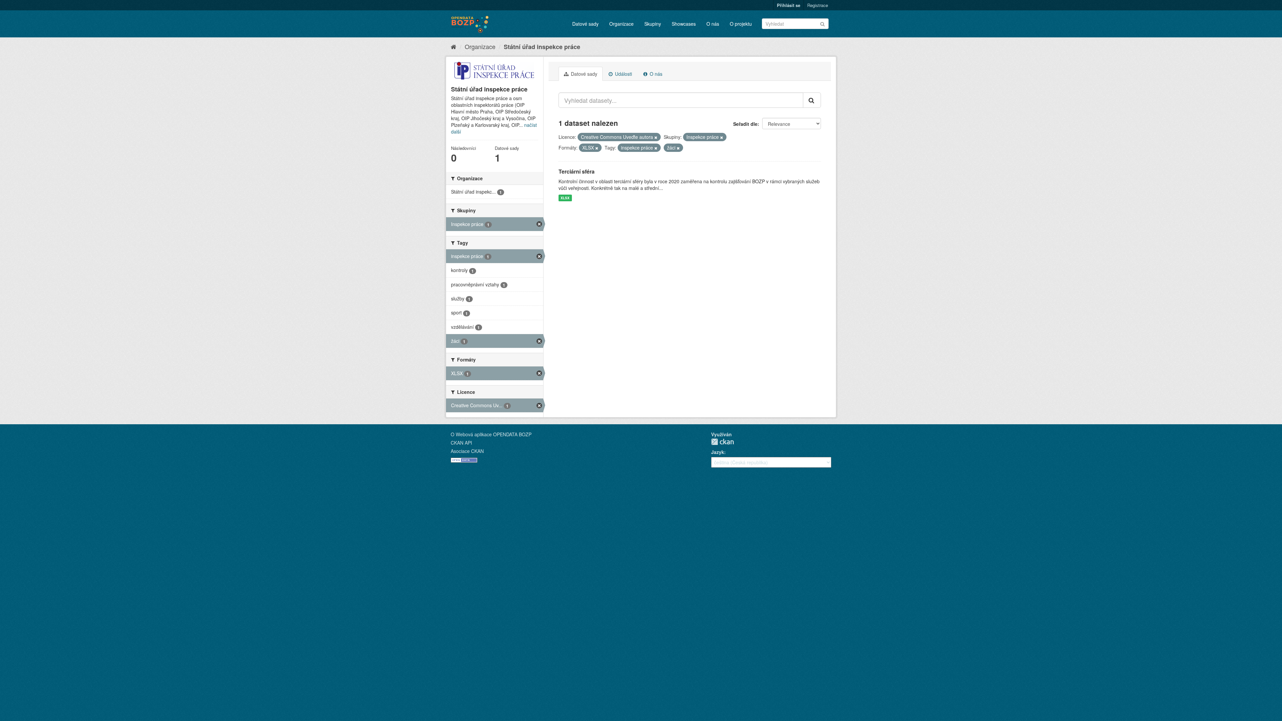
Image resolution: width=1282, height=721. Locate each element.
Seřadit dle (745, 124)
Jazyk (717, 452)
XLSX (565, 197)
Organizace (621, 23)
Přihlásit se (788, 5)
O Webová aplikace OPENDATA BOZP (491, 434)
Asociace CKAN (467, 451)
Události (623, 73)
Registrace (817, 5)
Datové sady (585, 23)
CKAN (722, 441)
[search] (812, 100)
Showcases (684, 23)
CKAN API (461, 442)
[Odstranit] (655, 137)
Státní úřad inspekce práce (542, 46)
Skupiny (652, 23)
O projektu (741, 23)
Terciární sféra (577, 171)
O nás (712, 23)
